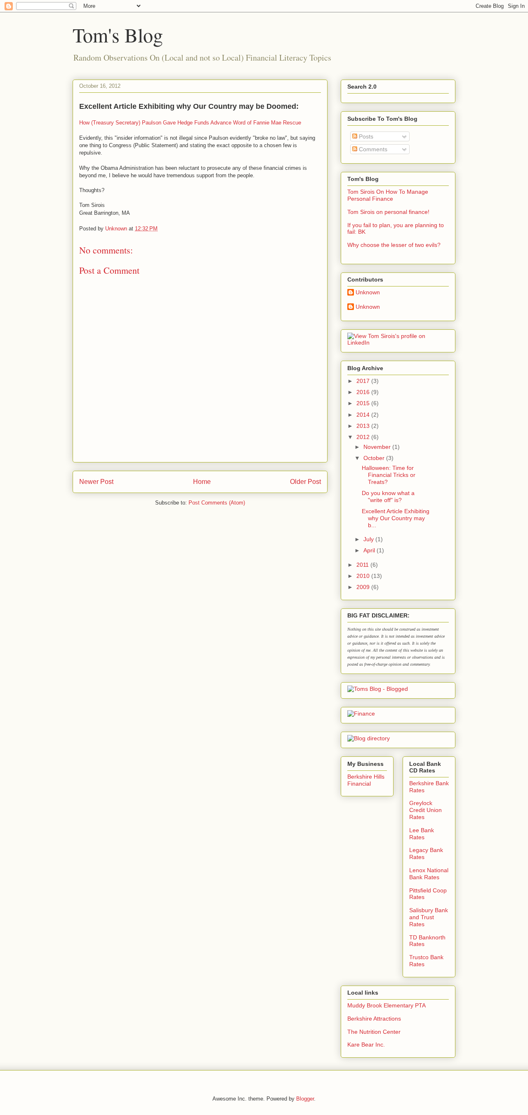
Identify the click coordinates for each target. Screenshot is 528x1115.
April (370, 550)
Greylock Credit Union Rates (425, 810)
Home (202, 481)
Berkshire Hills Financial (365, 780)
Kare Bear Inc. (366, 1044)
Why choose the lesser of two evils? (394, 245)
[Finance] (361, 713)
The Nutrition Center (374, 1031)
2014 (363, 414)
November (377, 447)
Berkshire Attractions (374, 1018)
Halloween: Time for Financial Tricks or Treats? (388, 475)
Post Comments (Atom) (217, 503)
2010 (363, 576)
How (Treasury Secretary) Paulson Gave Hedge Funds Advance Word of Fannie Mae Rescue (190, 123)
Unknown (368, 292)
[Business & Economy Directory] (368, 738)
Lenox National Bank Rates (428, 873)
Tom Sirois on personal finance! (388, 212)
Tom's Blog (118, 34)
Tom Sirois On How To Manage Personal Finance (387, 195)
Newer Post (96, 481)
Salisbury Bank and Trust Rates (428, 917)
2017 (363, 381)
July (369, 539)
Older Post (305, 481)
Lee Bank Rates (421, 833)
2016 (363, 392)
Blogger (305, 1099)
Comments (372, 149)
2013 (363, 426)
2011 (363, 564)
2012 (363, 437)
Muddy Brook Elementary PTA (386, 1005)
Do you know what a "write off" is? (388, 496)
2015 (363, 403)
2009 (363, 587)
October (374, 458)
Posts (365, 136)
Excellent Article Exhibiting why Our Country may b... (395, 518)
